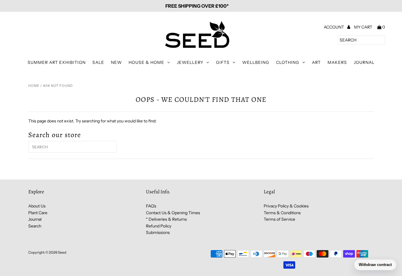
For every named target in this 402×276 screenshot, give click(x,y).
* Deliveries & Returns (166, 219)
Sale (98, 62)
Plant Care (37, 212)
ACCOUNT (334, 27)
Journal (364, 62)
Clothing (287, 62)
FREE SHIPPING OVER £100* (197, 6)
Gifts (223, 62)
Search (34, 226)
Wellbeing (255, 62)
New (116, 62)
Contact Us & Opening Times (173, 212)
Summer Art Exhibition (57, 62)
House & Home (146, 62)
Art (316, 62)
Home (33, 86)
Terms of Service (279, 219)
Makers (337, 62)
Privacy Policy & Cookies (286, 206)
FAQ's (151, 206)
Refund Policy (158, 226)
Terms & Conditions (282, 212)
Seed (62, 252)
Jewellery (190, 62)
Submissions (158, 232)
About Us (37, 206)
